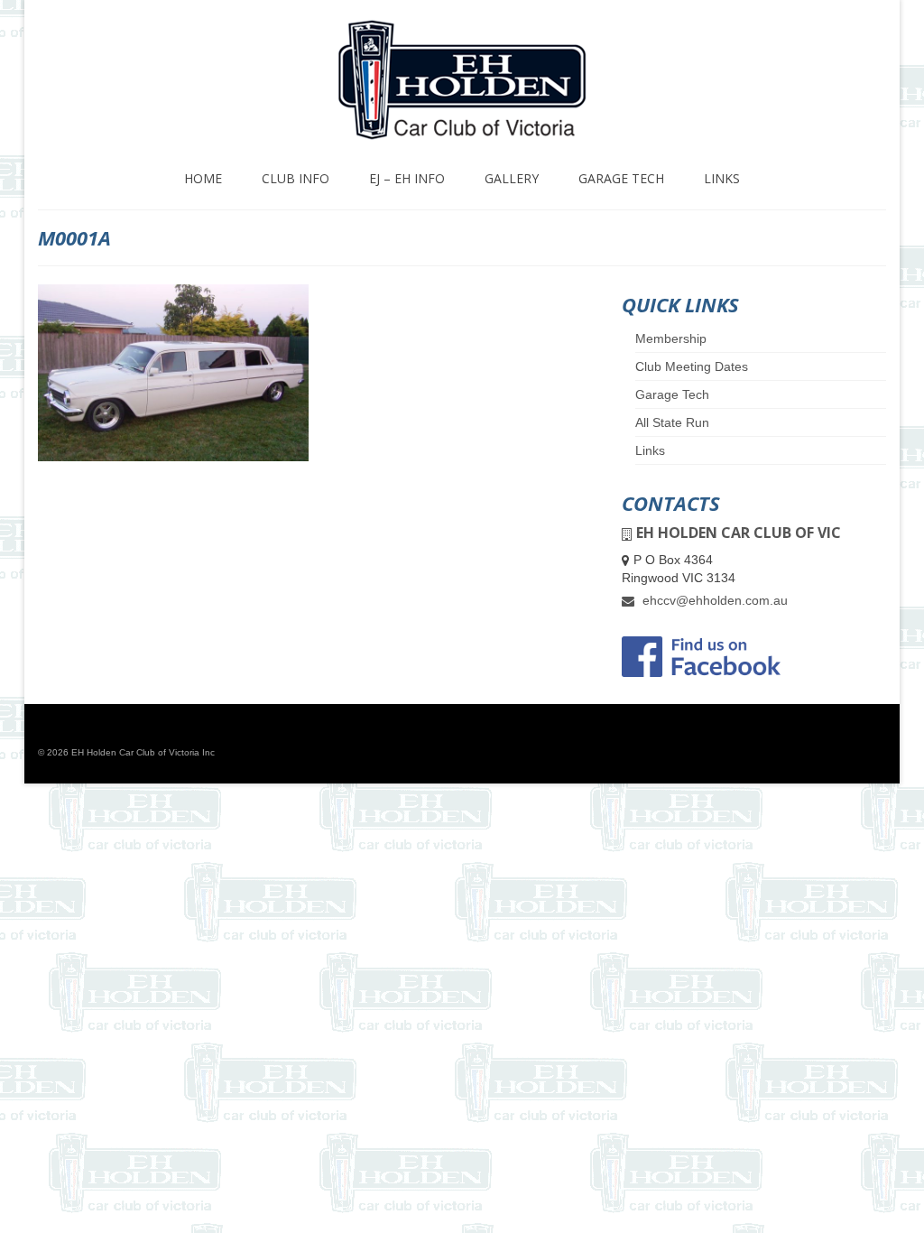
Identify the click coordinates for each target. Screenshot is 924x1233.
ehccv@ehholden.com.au (713, 600)
